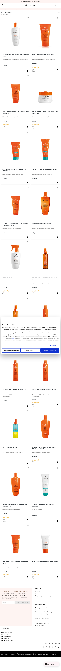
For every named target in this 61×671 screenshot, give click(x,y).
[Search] (54, 5)
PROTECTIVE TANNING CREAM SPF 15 (43, 54)
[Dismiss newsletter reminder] (57, 664)
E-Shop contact (39, 616)
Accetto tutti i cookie (50, 350)
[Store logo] (30, 5)
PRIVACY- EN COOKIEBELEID (42, 622)
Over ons (38, 592)
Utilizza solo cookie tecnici (11, 350)
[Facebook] (44, 647)
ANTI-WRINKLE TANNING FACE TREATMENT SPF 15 (15, 562)
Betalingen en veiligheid (42, 608)
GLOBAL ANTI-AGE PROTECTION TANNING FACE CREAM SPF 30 (15, 224)
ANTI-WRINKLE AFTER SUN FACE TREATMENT (45, 562)
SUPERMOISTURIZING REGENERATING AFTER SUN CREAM (45, 112)
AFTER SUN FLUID (7, 278)
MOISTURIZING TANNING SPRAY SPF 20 (14, 390)
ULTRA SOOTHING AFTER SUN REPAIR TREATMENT (43, 505)
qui (13, 338)
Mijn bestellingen (6, 636)
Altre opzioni (52, 345)
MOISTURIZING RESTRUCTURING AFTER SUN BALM (15, 55)
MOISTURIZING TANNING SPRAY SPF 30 (44, 390)
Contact (37, 594)
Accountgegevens (6, 632)
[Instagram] (53, 647)
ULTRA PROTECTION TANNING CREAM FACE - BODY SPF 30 (15, 112)
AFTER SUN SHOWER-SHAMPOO (41, 223)
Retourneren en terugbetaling (43, 612)
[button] (28, 18)
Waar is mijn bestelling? (42, 614)
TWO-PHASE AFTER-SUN (9, 447)
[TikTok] (59, 647)
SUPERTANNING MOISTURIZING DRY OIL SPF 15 (45, 278)
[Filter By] (59, 13)
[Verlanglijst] (56, 5)
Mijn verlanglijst (5, 638)
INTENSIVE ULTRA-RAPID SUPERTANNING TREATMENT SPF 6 (14, 505)
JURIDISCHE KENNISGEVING (42, 623)
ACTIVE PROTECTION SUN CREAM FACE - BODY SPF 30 (14, 170)
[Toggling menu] (2, 5)
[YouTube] (56, 647)
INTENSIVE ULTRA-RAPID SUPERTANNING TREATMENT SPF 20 (44, 448)
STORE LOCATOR (39, 625)
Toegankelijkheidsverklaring (43, 596)
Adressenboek (5, 634)
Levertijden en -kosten (41, 610)
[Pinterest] (50, 647)
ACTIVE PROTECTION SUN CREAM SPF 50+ (44, 169)
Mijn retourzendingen (7, 640)
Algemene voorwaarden (42, 618)
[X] (47, 647)
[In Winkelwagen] (27, 70)
